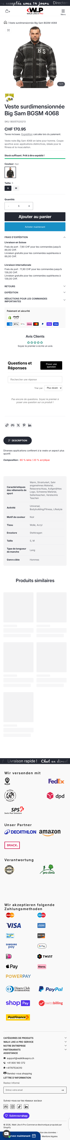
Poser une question (51, 365)
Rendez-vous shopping (19, 1073)
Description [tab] (19, 440)
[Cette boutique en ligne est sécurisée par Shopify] (14, 319)
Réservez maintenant (17, 1135)
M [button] (16, 188)
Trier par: (38, 388)
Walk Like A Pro (19, 1124)
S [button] (8, 188)
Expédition (27, 134)
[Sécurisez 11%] (63, 1090)
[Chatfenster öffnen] (6, 1134)
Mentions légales (49, 1136)
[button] (6, 11)
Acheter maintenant (35, 227)
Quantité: (10, 199)
